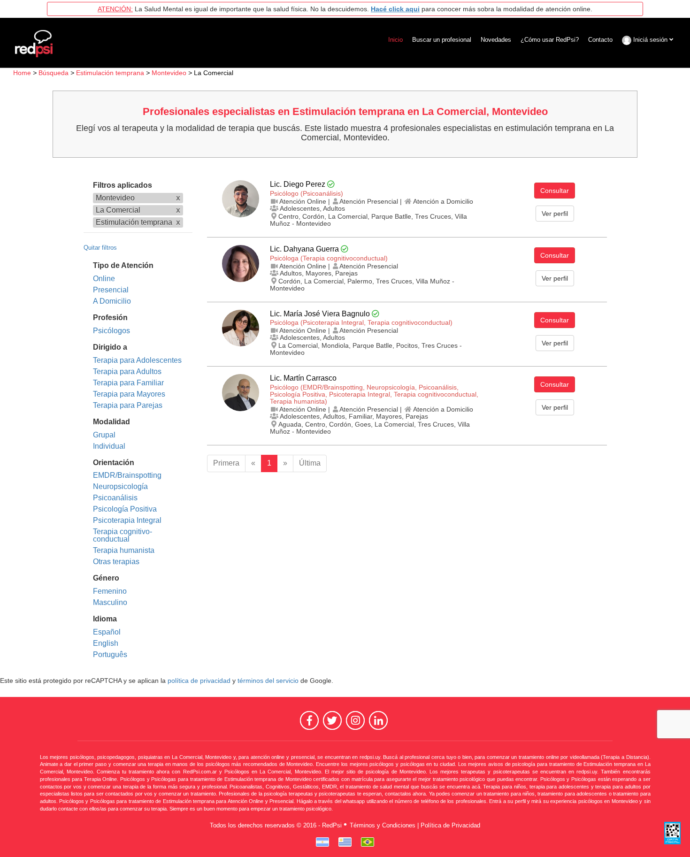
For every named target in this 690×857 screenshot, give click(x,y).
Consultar (554, 190)
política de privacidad (199, 680)
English (105, 643)
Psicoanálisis (115, 498)
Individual (109, 446)
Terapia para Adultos (127, 371)
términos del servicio (268, 680)
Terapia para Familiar (128, 383)
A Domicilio (112, 301)
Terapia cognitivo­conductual (122, 535)
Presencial (111, 290)
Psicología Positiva (125, 509)
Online (104, 279)
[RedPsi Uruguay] (345, 842)
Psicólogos (111, 331)
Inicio (395, 39)
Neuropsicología (120, 486)
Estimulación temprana (110, 73)
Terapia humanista (123, 550)
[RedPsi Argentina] (322, 842)
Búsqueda (53, 73)
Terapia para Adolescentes (137, 360)
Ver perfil (555, 213)
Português (110, 654)
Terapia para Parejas (127, 405)
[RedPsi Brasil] (367, 842)
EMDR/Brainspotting (127, 475)
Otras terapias (116, 562)
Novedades (496, 39)
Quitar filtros (100, 247)
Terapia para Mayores (129, 394)
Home (22, 73)
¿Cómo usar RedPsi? (550, 39)
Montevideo (169, 73)
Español (107, 632)
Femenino (110, 591)
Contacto (600, 39)
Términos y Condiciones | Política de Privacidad (415, 825)
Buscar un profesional (441, 39)
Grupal (104, 435)
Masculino (110, 602)
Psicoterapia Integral (127, 520)
